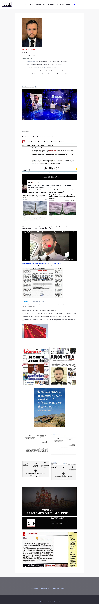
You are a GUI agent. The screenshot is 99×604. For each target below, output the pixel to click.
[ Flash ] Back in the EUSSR (37, 301)
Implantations (34, 588)
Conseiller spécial (31, 61)
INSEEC (45, 67)
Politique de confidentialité (58, 588)
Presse (66, 70)
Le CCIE (32, 4)
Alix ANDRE (57, 601)
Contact (68, 4)
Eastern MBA (36, 67)
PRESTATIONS (51, 4)
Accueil (26, 4)
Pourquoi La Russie (41, 4)
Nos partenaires (45, 588)
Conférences (60, 4)
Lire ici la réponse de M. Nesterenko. (49, 320)
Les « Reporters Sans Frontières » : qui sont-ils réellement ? (39, 266)
